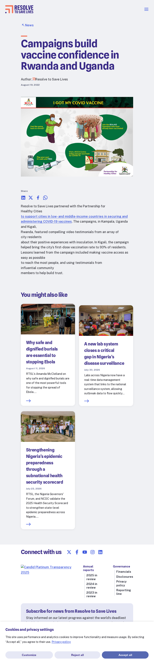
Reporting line (123, 592)
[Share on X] (30, 199)
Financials (123, 571)
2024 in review (91, 585)
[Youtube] (84, 552)
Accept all (125, 655)
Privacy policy (61, 641)
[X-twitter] (69, 552)
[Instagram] (92, 552)
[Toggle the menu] (146, 10)
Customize (29, 655)
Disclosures (124, 576)
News (29, 25)
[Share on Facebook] (38, 199)
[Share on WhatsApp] (45, 199)
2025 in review (91, 577)
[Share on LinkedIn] (23, 199)
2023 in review (91, 594)
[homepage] (19, 12)
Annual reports (88, 568)
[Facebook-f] (77, 552)
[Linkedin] (100, 552)
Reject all (77, 655)
